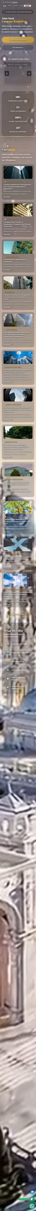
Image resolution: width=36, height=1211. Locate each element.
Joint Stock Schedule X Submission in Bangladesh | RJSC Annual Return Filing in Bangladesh (18, 409)
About (9, 5)
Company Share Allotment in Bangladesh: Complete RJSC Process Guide (17, 522)
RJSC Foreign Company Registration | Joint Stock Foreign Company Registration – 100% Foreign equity (17, 372)
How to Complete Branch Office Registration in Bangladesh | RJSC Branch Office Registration (16, 447)
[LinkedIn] (32, 1192)
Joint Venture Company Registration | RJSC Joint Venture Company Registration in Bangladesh (17, 334)
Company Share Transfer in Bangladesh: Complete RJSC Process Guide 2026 (17, 224)
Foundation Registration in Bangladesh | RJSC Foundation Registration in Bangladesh (18, 594)
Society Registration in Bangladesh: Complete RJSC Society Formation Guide (16, 484)
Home (4, 5)
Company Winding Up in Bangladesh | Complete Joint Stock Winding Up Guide (17, 297)
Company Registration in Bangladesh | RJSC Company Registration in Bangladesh (17, 187)
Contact (27, 5)
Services (15, 5)
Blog (21, 5)
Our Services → (18, 47)
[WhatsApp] (32, 1206)
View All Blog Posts (17, 614)
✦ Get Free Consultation (18, 40)
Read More (7, 197)
